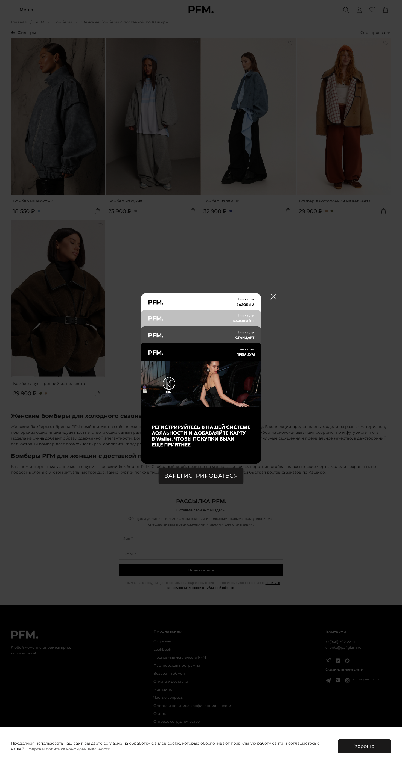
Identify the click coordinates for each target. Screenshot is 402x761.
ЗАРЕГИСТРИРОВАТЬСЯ (201, 475)
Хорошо (364, 746)
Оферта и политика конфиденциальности (67, 749)
